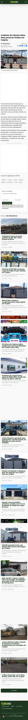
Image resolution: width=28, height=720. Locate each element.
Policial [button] (15, 180)
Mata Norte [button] (10, 182)
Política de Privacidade (7, 708)
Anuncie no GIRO (5, 706)
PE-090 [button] (15, 182)
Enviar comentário (7, 203)
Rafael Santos (6, 43)
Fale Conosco (19, 706)
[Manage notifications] (3, 716)
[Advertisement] (14, 19)
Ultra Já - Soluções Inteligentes (16, 716)
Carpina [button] (10, 180)
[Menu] (2, 2)
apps (13, 706)
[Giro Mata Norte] (14, 2)
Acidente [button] (21, 180)
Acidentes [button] (3, 180)
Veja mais (14, 690)
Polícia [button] (20, 182)
